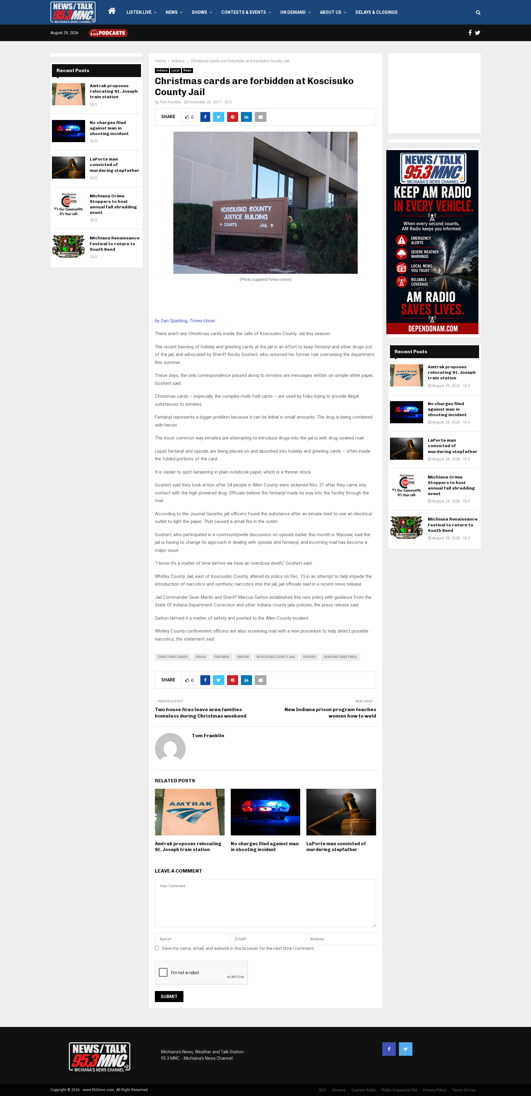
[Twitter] (405, 1049)
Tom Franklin (170, 102)
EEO (322, 1090)
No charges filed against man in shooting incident (265, 847)
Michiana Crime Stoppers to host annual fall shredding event (113, 204)
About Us (330, 12)
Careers (339, 1090)
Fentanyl (222, 657)
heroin (243, 657)
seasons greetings (340, 657)
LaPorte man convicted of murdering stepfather (336, 847)
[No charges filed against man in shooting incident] (68, 131)
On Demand (293, 12)
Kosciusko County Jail (276, 657)
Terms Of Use (464, 1090)
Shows (199, 12)
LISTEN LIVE (139, 12)
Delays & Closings (377, 12)
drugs (201, 657)
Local (175, 70)
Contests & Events (243, 12)
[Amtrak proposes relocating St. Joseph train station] (68, 94)
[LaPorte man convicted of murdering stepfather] (68, 168)
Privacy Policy (434, 1090)
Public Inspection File (399, 1090)
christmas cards (173, 657)
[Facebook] (389, 1049)
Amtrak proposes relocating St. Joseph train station (188, 847)
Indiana (161, 70)
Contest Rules (364, 1090)
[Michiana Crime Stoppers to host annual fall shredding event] (68, 204)
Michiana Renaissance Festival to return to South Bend (115, 243)
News (172, 12)
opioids (309, 657)
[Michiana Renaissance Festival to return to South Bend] (68, 246)
